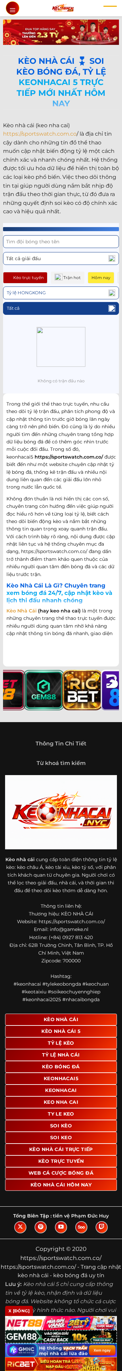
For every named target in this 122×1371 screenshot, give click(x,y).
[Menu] (12, 8)
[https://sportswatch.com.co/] (63, 8)
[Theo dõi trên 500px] (81, 1227)
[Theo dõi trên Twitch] (102, 1227)
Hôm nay (101, 277)
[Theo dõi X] (20, 1227)
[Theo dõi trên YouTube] (61, 1227)
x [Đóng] (18, 1310)
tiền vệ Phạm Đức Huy (81, 1216)
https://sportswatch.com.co (40, 134)
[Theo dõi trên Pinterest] (41, 1227)
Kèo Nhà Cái (21, 611)
